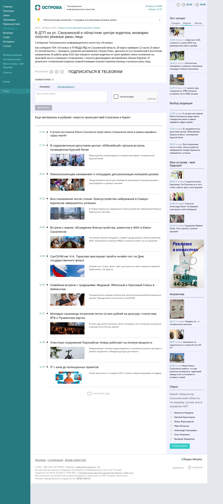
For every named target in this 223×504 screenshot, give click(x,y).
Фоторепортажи (12, 59)
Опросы (7, 72)
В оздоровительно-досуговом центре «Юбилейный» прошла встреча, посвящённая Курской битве (97, 147)
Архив (6, 81)
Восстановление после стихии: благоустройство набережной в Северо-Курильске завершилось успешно (99, 201)
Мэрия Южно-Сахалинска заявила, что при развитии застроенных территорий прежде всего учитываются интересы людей (185, 371)
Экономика (9, 20)
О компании (55, 460)
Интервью (8, 41)
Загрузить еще (101, 394)
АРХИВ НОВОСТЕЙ (75, 460)
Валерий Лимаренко (184, 439)
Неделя (187, 23)
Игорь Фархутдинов (184, 421)
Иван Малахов (181, 426)
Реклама (40, 460)
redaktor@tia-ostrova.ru (86, 467)
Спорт (6, 37)
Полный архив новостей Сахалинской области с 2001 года (106, 473)
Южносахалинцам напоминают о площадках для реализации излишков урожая (80, 20)
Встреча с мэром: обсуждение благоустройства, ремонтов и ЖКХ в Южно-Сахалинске (101, 229)
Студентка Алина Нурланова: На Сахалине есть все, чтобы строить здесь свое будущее (186, 184)
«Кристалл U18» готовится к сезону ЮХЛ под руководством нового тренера (185, 43)
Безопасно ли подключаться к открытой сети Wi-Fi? (186, 345)
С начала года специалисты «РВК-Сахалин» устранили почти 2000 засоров (184, 91)
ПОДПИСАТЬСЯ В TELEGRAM (95, 72)
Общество (9, 28)
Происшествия (11, 24)
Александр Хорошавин (185, 430)
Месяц (198, 23)
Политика (8, 11)
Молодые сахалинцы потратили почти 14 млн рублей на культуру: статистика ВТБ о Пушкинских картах (103, 315)
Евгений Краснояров (184, 417)
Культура (8, 33)
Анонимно (45, 87)
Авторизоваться (65, 87)
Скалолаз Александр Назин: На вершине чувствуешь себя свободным (184, 206)
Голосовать (180, 446)
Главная (7, 6)
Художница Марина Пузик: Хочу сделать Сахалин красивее (186, 228)
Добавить (43, 107)
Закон (6, 15)
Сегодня (175, 23)
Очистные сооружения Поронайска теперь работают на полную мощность (101, 342)
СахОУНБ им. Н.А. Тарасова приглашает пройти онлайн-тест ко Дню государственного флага (97, 258)
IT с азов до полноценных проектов (74, 367)
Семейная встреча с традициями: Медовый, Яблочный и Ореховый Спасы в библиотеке (102, 287)
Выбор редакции (12, 55)
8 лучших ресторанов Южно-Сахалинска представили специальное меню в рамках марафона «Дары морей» (103, 134)
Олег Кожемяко (182, 434)
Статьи (7, 46)
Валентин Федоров (183, 412)
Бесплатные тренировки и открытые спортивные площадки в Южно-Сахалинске (186, 66)
